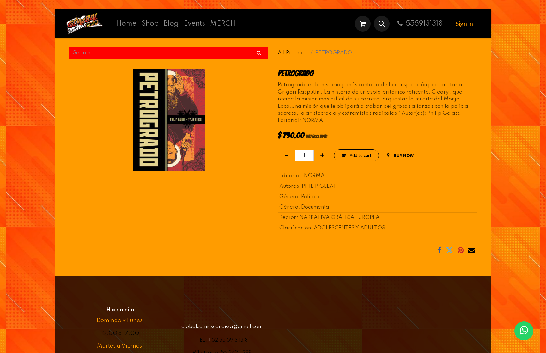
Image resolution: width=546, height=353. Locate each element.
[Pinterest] (461, 250)
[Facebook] (439, 250)
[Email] (471, 250)
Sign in (464, 23)
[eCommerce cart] (363, 24)
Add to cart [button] (360, 155)
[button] (382, 24)
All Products (293, 53)
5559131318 (424, 23)
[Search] (259, 53)
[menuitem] (126, 23)
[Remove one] (286, 155)
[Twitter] (449, 250)
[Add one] (322, 155)
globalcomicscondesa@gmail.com (222, 326)
